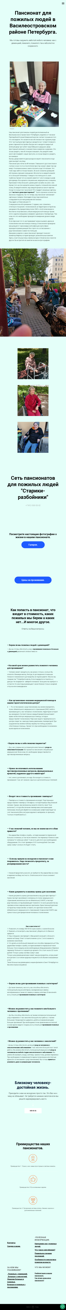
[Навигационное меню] (63, 3)
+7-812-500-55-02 (33, 505)
